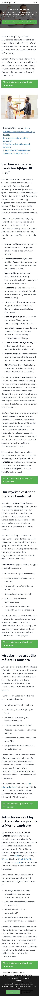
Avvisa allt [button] (27, 992)
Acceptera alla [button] (13, 992)
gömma (27, 128)
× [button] (37, 977)
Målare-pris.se (8, 2)
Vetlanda (18, 855)
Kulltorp (18, 862)
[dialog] (19, 986)
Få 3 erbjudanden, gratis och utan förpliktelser (19, 22)
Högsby (4, 859)
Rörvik (20, 859)
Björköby (28, 859)
